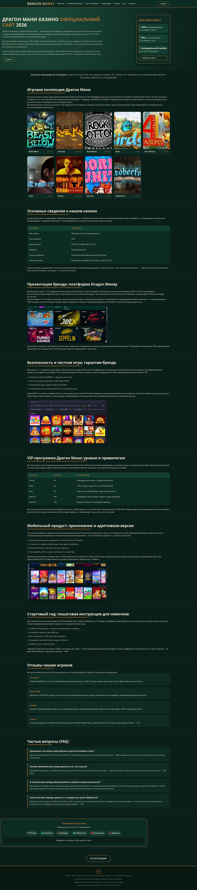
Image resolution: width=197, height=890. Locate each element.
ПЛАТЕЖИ (60, 4)
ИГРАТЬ (8, 60)
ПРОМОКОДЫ (106, 4)
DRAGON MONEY (41, 4)
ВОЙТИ (164, 4)
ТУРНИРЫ (132, 4)
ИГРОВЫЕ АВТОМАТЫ (75, 4)
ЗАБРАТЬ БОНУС (149, 58)
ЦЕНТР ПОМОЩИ (92, 4)
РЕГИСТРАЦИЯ (98, 858)
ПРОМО (117, 4)
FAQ (124, 4)
